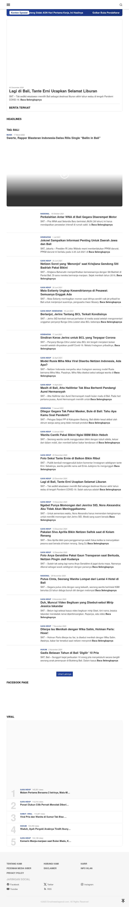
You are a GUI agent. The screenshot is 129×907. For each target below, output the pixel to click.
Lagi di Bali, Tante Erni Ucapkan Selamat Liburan (53, 91)
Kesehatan (45, 237)
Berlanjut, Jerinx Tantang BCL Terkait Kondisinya (73, 314)
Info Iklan (86, 868)
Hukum (43, 649)
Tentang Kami (14, 863)
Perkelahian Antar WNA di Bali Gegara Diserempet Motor (78, 217)
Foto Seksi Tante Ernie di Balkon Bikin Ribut (70, 458)
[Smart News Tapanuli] (64, 4)
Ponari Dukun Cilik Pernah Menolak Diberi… (44, 804)
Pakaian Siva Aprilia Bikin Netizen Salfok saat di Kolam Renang (77, 534)
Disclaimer (50, 868)
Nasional (45, 213)
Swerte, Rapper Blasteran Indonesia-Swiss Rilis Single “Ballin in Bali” (54, 138)
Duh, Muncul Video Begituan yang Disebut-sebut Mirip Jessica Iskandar (76, 604)
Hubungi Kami (51, 863)
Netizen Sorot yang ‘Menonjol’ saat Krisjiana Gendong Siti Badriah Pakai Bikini (79, 265)
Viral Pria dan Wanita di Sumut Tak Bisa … (43, 816)
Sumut (23, 814)
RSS (49, 888)
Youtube (14, 888)
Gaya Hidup (45, 260)
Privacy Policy (15, 872)
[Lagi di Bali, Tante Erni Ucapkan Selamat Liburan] (64, 51)
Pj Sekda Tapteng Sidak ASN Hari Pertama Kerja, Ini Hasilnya (39, 12)
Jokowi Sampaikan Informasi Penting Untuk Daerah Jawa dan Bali (78, 242)
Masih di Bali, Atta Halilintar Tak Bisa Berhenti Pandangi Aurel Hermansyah (78, 389)
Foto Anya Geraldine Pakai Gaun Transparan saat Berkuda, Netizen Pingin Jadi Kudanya (80, 557)
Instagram (88, 884)
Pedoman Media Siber (19, 868)
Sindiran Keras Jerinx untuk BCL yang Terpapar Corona (77, 337)
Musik (9, 135)
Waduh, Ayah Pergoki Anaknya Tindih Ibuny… (45, 828)
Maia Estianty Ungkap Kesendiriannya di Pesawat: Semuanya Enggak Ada (74, 292)
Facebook (14, 884)
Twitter (50, 884)
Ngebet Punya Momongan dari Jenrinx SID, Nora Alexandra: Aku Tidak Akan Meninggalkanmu (80, 507)
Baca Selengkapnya (31, 99)
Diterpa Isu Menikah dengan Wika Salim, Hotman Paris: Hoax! (77, 631)
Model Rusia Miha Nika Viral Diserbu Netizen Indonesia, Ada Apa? (80, 363)
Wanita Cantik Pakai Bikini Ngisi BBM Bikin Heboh (74, 435)
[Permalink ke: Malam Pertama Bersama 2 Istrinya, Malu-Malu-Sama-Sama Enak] (64, 753)
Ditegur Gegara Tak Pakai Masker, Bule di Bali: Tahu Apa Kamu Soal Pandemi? (78, 413)
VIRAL (29, 814)
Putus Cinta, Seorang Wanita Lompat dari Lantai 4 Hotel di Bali (79, 581)
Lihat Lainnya (64, 674)
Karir (84, 863)
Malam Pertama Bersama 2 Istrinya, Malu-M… (45, 792)
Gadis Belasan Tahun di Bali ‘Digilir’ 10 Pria (69, 653)
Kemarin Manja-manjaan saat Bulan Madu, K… (45, 840)
